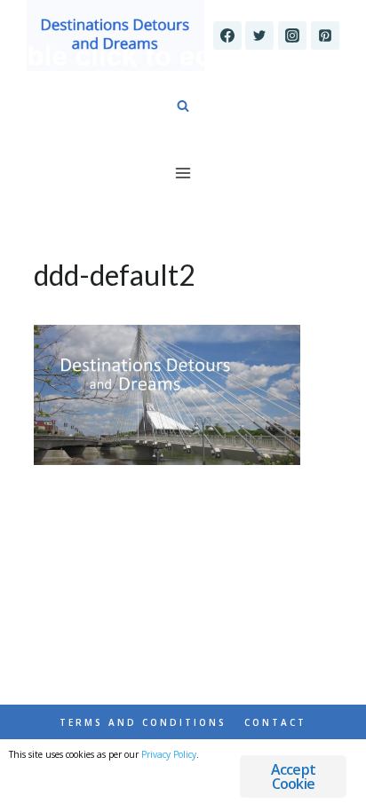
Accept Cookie (293, 776)
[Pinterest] (325, 35)
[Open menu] (183, 172)
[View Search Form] (183, 106)
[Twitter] (259, 35)
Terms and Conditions (143, 722)
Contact (275, 722)
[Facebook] (227, 35)
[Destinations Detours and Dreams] (115, 35)
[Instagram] (292, 35)
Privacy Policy (168, 754)
